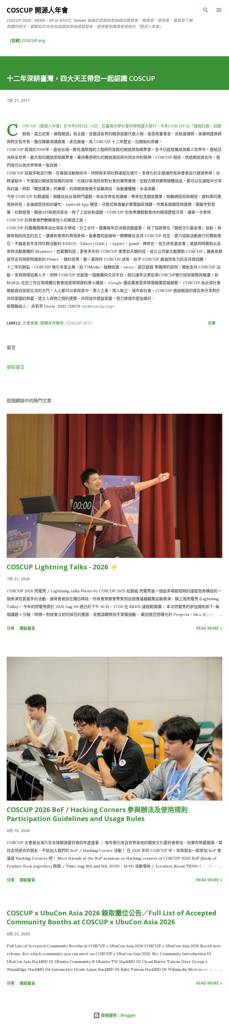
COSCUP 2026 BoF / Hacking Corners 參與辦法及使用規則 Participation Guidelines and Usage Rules (97, 814)
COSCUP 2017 (79, 323)
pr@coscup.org (98, 306)
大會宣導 (30, 323)
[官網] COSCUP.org (27, 40)
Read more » (209, 628)
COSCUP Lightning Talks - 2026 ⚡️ (62, 566)
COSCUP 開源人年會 (37, 10)
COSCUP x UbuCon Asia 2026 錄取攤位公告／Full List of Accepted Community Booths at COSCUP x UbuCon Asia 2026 (111, 917)
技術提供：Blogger (118, 1015)
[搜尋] (205, 10)
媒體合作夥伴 (52, 323)
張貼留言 (16, 367)
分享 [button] (212, 323)
